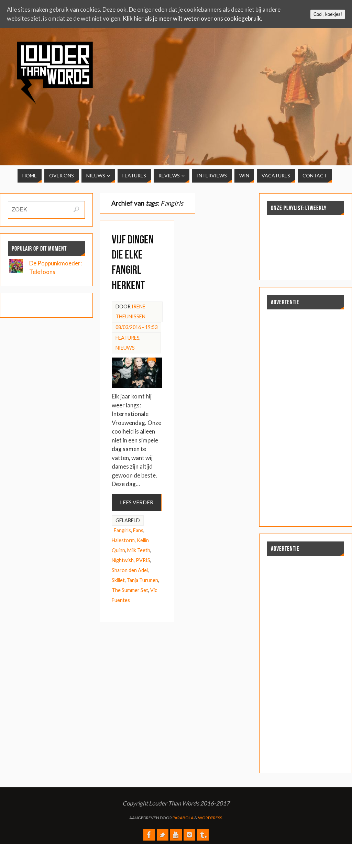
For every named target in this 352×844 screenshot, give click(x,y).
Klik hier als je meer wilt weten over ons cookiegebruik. (192, 18)
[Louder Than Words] (149, 835)
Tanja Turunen (142, 580)
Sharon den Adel (130, 570)
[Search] (76, 209)
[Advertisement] (302, 90)
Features (128, 338)
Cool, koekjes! (328, 14)
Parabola (183, 817)
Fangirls (122, 530)
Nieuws (125, 348)
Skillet (118, 580)
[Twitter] (162, 835)
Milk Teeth (138, 550)
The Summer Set (130, 590)
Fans (138, 530)
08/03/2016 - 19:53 (136, 327)
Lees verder (136, 502)
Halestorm (123, 540)
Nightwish (123, 560)
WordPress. (210, 817)
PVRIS (143, 560)
